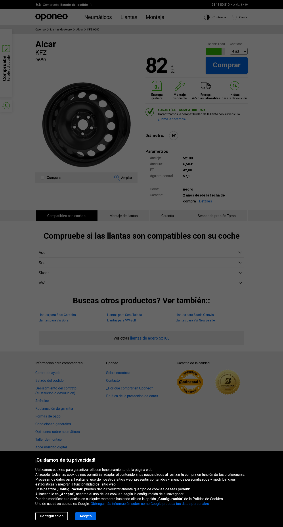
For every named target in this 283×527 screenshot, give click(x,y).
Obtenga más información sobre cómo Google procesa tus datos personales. (150, 504)
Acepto (86, 516)
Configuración (51, 516)
